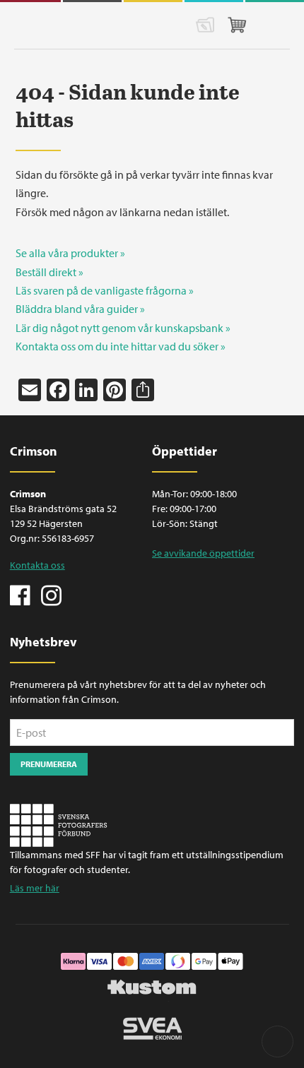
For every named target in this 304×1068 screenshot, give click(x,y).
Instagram (51, 594)
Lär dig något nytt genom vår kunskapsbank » (123, 328)
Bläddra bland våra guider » (80, 309)
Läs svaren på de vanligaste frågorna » (105, 290)
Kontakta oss (37, 565)
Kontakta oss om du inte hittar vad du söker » (121, 346)
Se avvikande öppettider (203, 553)
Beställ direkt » (49, 272)
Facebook (20, 594)
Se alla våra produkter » (70, 253)
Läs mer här (34, 888)
